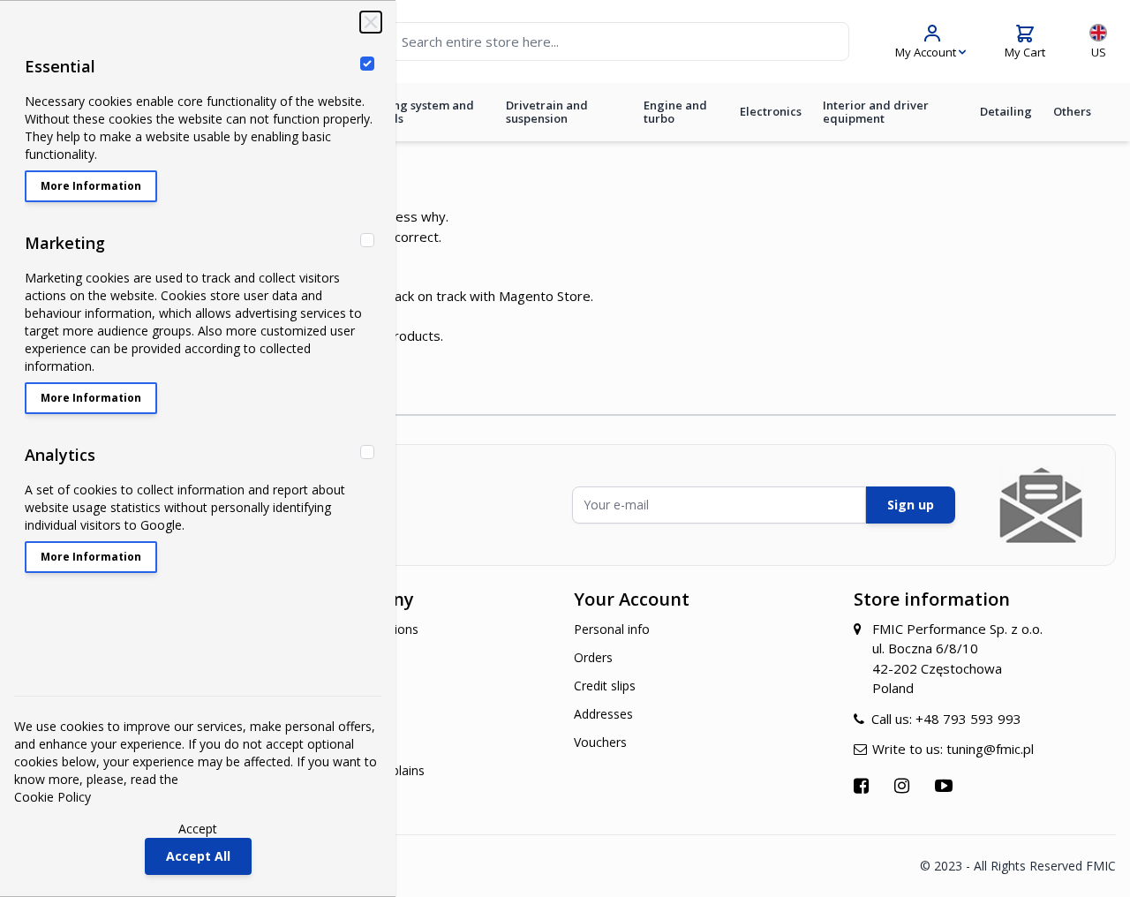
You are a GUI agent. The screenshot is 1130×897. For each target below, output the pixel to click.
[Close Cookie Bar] (370, 22)
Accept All (198, 856)
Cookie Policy (52, 796)
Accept (197, 828)
